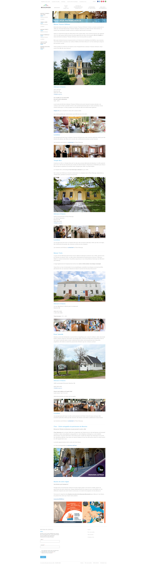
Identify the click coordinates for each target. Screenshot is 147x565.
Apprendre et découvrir (91, 7)
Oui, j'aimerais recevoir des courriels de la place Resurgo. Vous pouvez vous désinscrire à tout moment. (50, 551)
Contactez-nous (83, 1)
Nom (42, 539)
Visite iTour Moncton (43, 42)
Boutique (63, 1)
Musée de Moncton (66, 7)
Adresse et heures (44, 17)
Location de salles (56, 1)
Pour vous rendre (91, 532)
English (94, 1)
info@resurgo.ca (58, 94)
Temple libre (43, 22)
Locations (42, 19)
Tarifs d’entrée (90, 534)
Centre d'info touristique (72, 1)
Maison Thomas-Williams (45, 14)
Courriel (42, 544)
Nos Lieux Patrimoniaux (103, 7)
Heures (89, 529)
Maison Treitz (44, 29)
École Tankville (44, 34)
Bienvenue (57, 7)
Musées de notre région (45, 47)
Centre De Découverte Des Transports (78, 7)
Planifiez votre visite (45, 1)
